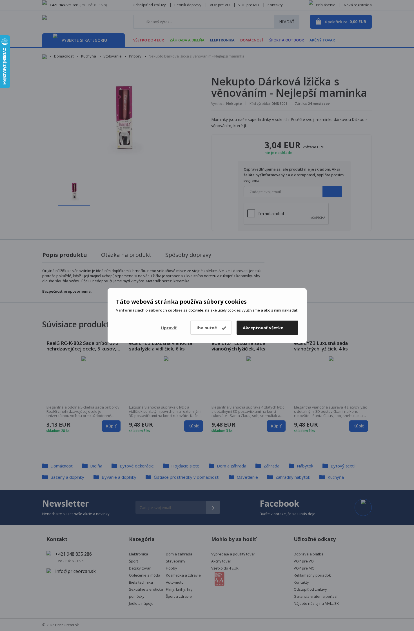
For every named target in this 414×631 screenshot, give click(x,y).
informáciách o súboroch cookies (150, 310)
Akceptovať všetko (263, 327)
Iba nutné (207, 327)
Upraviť (169, 327)
